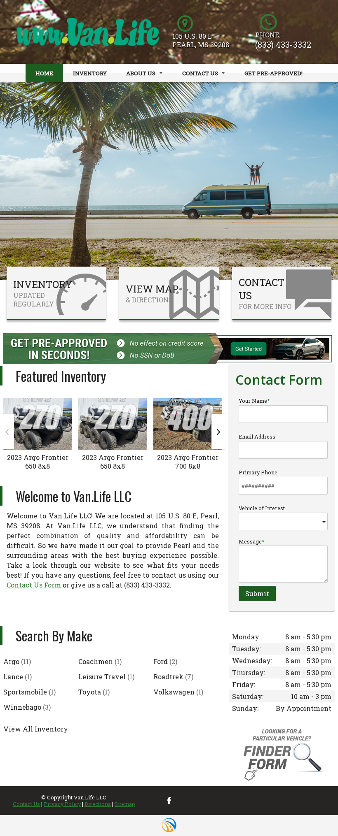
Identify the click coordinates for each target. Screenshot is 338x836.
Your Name (253, 400)
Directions (97, 804)
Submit (257, 593)
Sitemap (125, 804)
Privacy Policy (62, 804)
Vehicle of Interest (262, 508)
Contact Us (26, 804)
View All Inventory (35, 729)
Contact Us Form (34, 585)
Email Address (257, 436)
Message (250, 541)
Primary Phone (258, 472)
